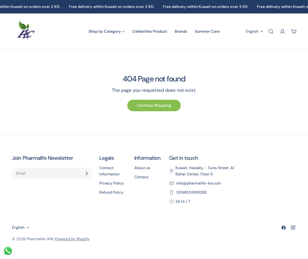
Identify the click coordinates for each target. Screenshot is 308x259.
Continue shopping (154, 105)
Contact (141, 176)
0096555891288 (191, 192)
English (252, 31)
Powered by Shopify (72, 238)
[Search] (271, 31)
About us (142, 167)
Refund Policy (111, 192)
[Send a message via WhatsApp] (8, 251)
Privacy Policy (111, 183)
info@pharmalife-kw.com (198, 183)
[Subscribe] (87, 173)
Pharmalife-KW (39, 238)
